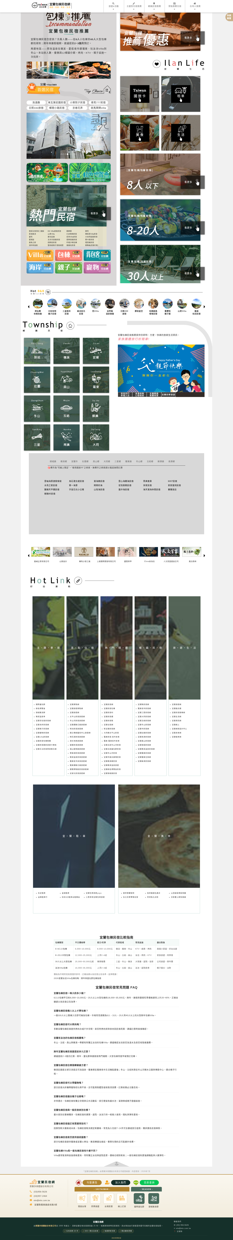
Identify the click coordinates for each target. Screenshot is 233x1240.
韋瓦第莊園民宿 (57, 102)
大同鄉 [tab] (107, 461)
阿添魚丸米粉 (152, 897)
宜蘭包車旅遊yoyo (94, 893)
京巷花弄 (78, 108)
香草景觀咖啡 (128, 893)
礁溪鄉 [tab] (64, 461)
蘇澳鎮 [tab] (161, 461)
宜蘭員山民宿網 (144, 741)
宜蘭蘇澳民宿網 (144, 761)
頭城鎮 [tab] (53, 461)
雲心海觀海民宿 (126, 481)
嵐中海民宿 (124, 489)
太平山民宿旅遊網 (77, 717)
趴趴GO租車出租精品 (71, 897)
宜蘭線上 (175, 725)
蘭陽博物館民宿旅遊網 (79, 769)
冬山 (33, 52)
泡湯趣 (36, 102)
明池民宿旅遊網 (76, 729)
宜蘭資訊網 (176, 721)
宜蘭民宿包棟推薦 (43, 741)
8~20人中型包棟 (62, 955)
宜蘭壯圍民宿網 (144, 733)
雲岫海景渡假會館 (53, 481)
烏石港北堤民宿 (76, 481)
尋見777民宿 (98, 102)
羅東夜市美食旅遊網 (78, 761)
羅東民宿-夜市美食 (112, 737)
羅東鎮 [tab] (128, 461)
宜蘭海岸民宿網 (42, 725)
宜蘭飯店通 (176, 709)
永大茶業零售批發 (130, 897)
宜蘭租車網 (176, 737)
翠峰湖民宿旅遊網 (77, 753)
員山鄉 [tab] (96, 461)
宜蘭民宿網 (108, 704)
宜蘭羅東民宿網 (144, 753)
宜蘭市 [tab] (74, 461)
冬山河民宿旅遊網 (77, 721)
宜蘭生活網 (176, 717)
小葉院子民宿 (77, 102)
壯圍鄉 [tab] (85, 461)
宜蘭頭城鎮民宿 (110, 773)
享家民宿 (147, 485)
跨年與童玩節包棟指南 (91, 978)
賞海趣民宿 (99, 481)
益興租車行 (42, 897)
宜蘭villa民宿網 (42, 737)
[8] (76, 154)
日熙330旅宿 (36, 108)
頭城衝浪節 (40, 713)
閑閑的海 (98, 485)
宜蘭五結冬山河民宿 (112, 745)
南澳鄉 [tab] (171, 461)
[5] (69, 154)
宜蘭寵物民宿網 (42, 733)
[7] (74, 154)
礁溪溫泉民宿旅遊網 (78, 757)
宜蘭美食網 (176, 733)
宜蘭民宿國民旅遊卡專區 (46, 745)
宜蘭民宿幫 (108, 721)
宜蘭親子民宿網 (42, 729)
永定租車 (42, 893)
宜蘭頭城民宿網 (144, 745)
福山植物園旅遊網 (77, 749)
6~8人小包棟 (61, 949)
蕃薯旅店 (172, 489)
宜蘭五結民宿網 (144, 721)
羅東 (85, 48)
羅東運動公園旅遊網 (78, 765)
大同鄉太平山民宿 (111, 733)
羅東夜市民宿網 (144, 709)
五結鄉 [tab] (150, 461)
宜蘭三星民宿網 (144, 713)
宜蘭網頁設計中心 (179, 729)
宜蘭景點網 (74, 704)
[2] (63, 154)
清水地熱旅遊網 (76, 741)
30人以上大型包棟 (63, 961)
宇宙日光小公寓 (76, 489)
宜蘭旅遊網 (74, 713)
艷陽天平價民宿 (51, 489)
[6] (72, 154)
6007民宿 (172, 481)
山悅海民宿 (99, 489)
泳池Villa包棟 (61, 968)
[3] (65, 154)
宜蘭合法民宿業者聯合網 (46, 749)
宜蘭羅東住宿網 (144, 757)
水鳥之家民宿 (50, 485)
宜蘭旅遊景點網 (76, 709)
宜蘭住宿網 (108, 725)
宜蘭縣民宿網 (143, 704)
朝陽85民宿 (49, 494)
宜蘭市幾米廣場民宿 (112, 757)
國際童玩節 (40, 704)
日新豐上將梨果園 (178, 897)
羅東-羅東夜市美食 (112, 741)
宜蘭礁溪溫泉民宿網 (146, 749)
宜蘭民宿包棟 (109, 709)
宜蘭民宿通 (108, 717)
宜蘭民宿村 (108, 713)
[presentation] (28, 171)
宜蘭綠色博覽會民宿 (112, 769)
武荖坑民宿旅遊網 (77, 773)
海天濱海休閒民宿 (151, 489)
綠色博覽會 (40, 709)
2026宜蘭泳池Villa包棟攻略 (66, 978)
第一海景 (73, 485)
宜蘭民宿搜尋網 (178, 713)
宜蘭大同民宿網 (144, 717)
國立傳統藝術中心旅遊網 (80, 733)
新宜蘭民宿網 (109, 729)
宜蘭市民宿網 (143, 729)
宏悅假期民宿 (125, 485)
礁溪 (63, 48)
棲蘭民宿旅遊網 (76, 745)
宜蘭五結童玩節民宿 (112, 749)
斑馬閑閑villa (98, 108)
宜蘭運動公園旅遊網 (78, 725)
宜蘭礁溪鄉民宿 (110, 761)
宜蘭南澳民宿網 (144, 737)
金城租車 (65, 893)
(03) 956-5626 (181, 1225)
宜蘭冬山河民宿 (110, 753)
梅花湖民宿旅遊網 (77, 737)
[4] (67, 154)
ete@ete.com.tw (182, 1228)
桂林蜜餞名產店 (153, 893)
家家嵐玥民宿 (174, 485)
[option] (37, 306)
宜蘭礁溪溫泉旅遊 (111, 765)
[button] (124, 368)
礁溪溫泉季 (40, 717)
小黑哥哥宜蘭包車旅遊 (95, 897)
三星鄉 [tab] (117, 461)
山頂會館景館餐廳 (178, 893)
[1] (61, 154)
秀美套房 (147, 481)
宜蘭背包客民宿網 (43, 721)
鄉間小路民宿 (57, 108)
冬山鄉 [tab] (139, 461)
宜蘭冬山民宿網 (144, 725)
